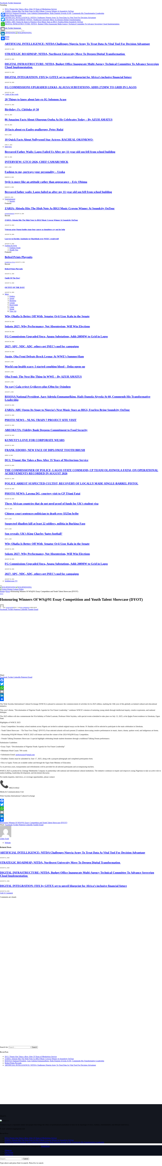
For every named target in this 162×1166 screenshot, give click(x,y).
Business (12, 301)
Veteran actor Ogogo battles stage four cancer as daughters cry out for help (35, 230)
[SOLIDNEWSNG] (16, 33)
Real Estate (13, 305)
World (11, 309)
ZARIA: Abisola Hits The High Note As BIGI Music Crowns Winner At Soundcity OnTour (39, 11)
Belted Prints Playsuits (13, 15)
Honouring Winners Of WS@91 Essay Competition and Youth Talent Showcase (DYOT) (33, 823)
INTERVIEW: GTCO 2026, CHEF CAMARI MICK (36, 161)
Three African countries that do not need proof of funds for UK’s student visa (51, 503)
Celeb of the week (11, 94)
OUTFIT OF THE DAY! (15, 287)
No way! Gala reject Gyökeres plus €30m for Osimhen (38, 386)
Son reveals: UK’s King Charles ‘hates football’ (33, 533)
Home (7, 37)
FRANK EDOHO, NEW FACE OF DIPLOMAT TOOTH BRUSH (45, 450)
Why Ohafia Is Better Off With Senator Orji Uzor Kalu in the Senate (47, 316)
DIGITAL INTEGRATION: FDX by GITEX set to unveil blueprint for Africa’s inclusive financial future (68, 77)
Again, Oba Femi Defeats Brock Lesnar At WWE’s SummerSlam (44, 356)
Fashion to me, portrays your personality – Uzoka (35, 171)
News (7, 39)
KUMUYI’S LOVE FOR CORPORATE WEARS (35, 440)
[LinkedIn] (81, 695)
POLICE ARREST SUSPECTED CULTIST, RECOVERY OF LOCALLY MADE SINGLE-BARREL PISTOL (71, 483)
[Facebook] (81, 680)
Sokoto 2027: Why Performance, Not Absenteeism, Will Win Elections (47, 326)
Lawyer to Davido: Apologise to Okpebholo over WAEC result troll (32, 239)
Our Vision (9, 1152)
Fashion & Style (11, 246)
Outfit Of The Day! (12, 278)
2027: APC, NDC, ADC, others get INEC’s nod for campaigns (42, 346)
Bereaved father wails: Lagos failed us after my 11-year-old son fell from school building (58, 191)
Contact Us (9, 1155)
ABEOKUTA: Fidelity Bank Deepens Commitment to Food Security (46, 430)
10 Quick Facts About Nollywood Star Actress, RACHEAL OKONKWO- (49, 139)
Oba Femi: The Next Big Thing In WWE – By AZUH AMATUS (43, 376)
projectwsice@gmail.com (25, 755)
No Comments (25, 607)
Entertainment (10, 199)
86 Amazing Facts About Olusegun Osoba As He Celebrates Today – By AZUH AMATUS (58, 119)
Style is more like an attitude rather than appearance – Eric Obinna (46, 181)
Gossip (12, 303)
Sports (11, 298)
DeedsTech (45, 1146)
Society (12, 201)
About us (8, 1150)
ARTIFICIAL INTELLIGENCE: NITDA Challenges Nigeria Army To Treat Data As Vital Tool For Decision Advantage (50, 18)
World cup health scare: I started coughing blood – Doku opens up (45, 366)
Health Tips (13, 250)
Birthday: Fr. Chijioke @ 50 (22, 109)
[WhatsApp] (81, 688)
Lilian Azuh (9, 607)
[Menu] (1, 585)
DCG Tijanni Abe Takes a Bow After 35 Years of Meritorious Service (31, 9)
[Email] (81, 691)
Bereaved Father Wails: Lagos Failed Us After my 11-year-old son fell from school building (60, 151)
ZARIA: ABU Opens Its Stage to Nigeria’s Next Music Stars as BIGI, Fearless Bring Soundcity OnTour (44, 22)
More (7, 294)
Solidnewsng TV (11, 581)
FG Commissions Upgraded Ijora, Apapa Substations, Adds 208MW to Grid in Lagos (56, 336)
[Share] (81, 699)
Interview (8, 147)
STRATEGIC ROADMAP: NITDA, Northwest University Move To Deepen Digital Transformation (43, 20)
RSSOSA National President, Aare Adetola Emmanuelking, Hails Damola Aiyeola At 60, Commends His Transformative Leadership (54, 13)
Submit (25, 1159)
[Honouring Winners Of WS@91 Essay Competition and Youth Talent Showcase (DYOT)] (48, 673)
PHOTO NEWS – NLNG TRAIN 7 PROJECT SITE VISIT (40, 419)
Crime (11, 307)
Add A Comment (6, 893)
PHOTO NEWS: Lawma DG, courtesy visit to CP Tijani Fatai (42, 493)
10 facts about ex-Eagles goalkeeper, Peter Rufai (34, 129)
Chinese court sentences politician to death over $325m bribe (42, 513)
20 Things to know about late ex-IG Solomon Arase (35, 99)
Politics (12, 296)
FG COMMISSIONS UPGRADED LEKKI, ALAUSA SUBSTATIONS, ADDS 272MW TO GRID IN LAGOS (71, 87)
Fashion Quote (15, 248)
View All (12, 311)
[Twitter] (81, 684)
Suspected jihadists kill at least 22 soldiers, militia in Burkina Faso (45, 523)
